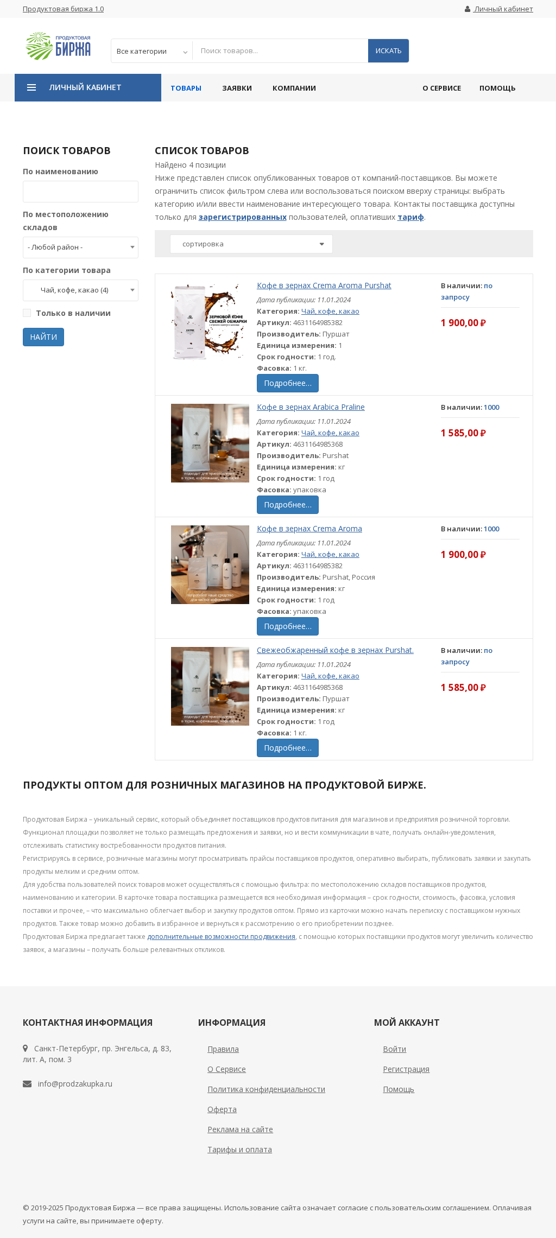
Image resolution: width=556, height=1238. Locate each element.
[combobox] (80, 247)
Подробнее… (288, 383)
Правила (223, 1049)
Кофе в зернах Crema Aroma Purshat (324, 285)
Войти (394, 1049)
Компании (294, 88)
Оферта (222, 1109)
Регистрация (406, 1069)
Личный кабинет (503, 9)
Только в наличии (73, 313)
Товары (185, 88)
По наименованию (60, 171)
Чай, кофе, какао (330, 311)
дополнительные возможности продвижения (221, 936)
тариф (410, 217)
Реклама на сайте (240, 1129)
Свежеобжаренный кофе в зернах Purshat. (335, 650)
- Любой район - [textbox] (55, 247)
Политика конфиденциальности (266, 1089)
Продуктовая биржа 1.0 (63, 9)
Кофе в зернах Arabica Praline (311, 407)
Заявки (237, 88)
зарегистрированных (243, 217)
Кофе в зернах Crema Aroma (309, 528)
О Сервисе (441, 88)
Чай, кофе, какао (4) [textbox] (68, 290)
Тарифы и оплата (239, 1149)
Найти (43, 337)
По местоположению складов (66, 220)
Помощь (497, 88)
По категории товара (67, 270)
